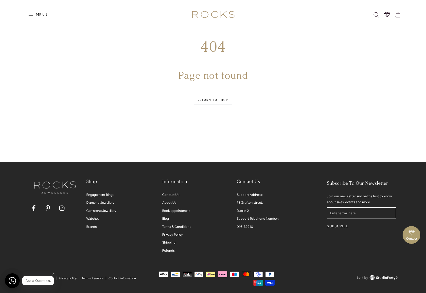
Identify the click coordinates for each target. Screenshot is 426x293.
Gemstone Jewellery (101, 211)
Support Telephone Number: (258, 218)
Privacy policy (68, 278)
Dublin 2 (243, 211)
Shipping (169, 242)
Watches (92, 218)
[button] (376, 14)
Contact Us (170, 195)
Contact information (122, 278)
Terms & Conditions (176, 227)
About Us (169, 202)
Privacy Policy (172, 234)
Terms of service (93, 278)
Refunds (168, 250)
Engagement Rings (100, 195)
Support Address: (250, 195)
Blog (165, 218)
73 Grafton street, (250, 202)
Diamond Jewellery (100, 202)
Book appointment (176, 211)
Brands (91, 227)
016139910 (245, 227)
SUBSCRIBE (337, 226)
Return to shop (213, 100)
